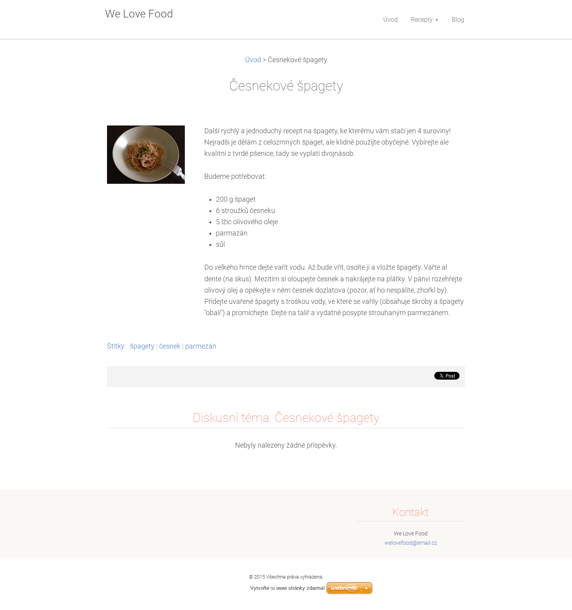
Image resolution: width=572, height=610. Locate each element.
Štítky (116, 346)
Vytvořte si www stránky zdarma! (287, 588)
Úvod (253, 60)
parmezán (200, 346)
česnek (170, 346)
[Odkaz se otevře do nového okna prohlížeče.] (146, 154)
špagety (142, 346)
